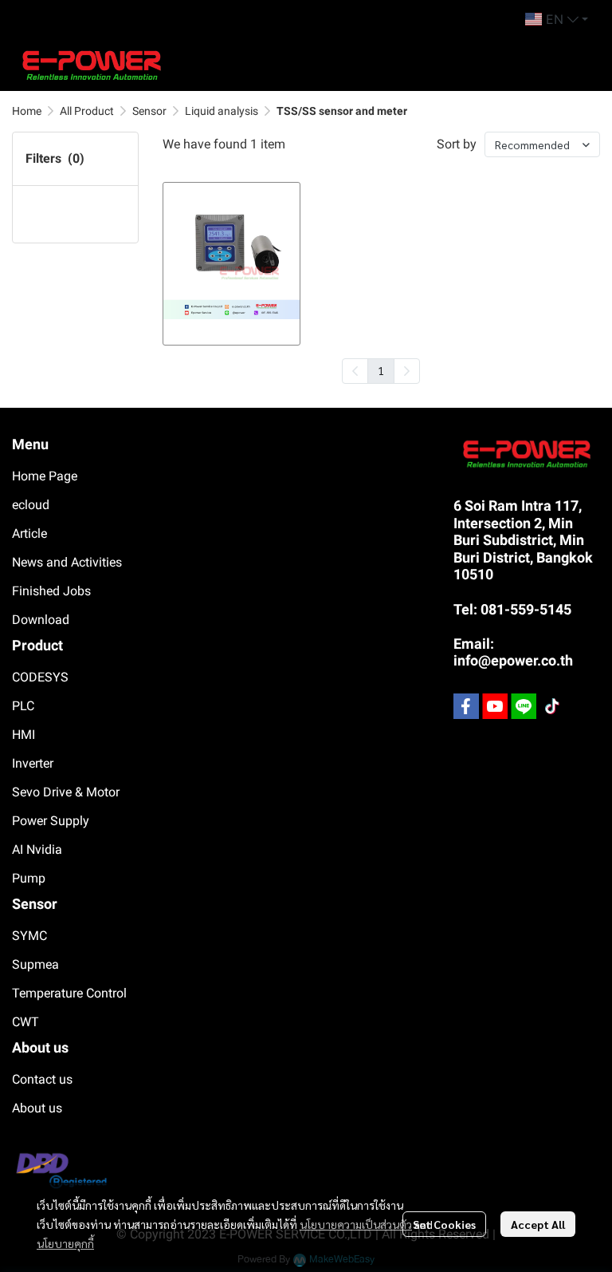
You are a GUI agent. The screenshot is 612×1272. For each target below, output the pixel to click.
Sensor (149, 111)
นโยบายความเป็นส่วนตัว (356, 1224)
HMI (23, 734)
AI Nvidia (37, 849)
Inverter (32, 763)
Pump (28, 878)
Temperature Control (69, 993)
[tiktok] (552, 706)
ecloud (30, 504)
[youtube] (495, 706)
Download (40, 619)
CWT (25, 1021)
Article (29, 533)
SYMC (29, 935)
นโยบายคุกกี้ (65, 1243)
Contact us (42, 1079)
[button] (556, 19)
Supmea (35, 964)
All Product (87, 111)
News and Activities (67, 562)
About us (37, 1108)
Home (26, 111)
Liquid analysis (221, 111)
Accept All (538, 1224)
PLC (23, 705)
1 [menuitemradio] (381, 370)
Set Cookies (444, 1224)
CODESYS (40, 677)
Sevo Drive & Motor (66, 792)
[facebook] (466, 706)
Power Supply (50, 820)
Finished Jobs (51, 590)
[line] (523, 706)
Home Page (44, 476)
